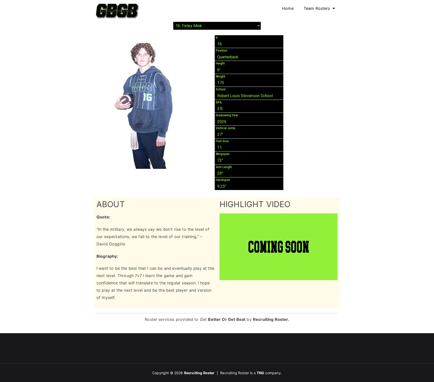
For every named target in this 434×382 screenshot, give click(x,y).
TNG (260, 373)
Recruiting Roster (270, 319)
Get (223, 319)
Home (288, 8)
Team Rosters (317, 8)
